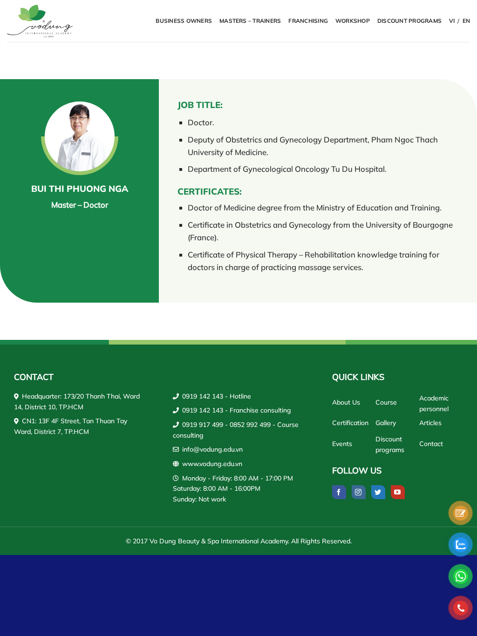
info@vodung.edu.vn (212, 449)
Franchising (308, 20)
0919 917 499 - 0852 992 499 (226, 424)
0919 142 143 (202, 396)
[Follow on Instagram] (359, 492)
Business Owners (184, 20)
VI (452, 20)
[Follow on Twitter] (378, 492)
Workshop (352, 20)
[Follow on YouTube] (398, 492)
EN (466, 20)
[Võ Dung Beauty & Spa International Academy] (41, 21)
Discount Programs (409, 20)
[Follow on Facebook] (339, 492)
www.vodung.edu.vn (212, 464)
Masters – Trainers (250, 20)
